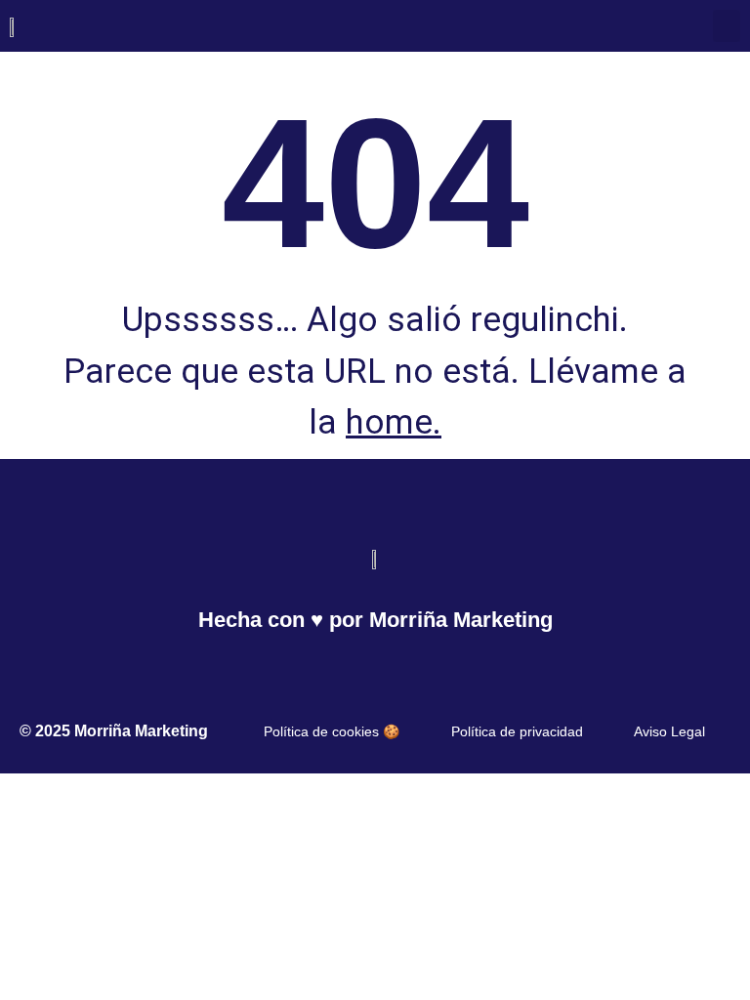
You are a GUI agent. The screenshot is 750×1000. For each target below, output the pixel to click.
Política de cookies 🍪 (331, 731)
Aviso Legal (669, 731)
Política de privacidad (517, 731)
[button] (726, 26)
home (389, 422)
